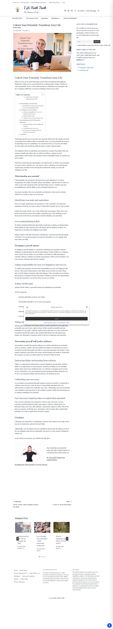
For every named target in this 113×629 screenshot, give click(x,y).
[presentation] (23, 527)
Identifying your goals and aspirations (33, 105)
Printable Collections (86, 68)
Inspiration (44, 18)
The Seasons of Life (32, 18)
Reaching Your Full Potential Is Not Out (28, 464)
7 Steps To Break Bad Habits (62, 503)
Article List (16, 2)
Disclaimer (17, 576)
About (16, 570)
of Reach (44, 464)
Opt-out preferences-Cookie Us (50, 322)
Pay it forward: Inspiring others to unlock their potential (32, 131)
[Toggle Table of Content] (42, 94)
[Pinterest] (65, 10)
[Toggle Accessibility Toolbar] (109, 625)
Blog (64, 2)
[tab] (39, 556)
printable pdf (83, 70)
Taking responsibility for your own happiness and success (32, 113)
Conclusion (23, 134)
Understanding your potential (28, 103)
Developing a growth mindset (28, 110)
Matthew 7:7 (80, 60)
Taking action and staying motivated (33, 118)
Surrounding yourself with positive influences (30, 121)
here (94, 11)
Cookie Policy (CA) (34, 573)
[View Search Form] (98, 10)
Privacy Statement (61, 322)
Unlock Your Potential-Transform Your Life (32, 98)
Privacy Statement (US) (20, 573)
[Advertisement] (42, 483)
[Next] (67, 539)
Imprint (67, 322)
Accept (56, 318)
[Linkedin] (68, 10)
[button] (87, 307)
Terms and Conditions (28, 576)
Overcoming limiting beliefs (31, 107)
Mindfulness (17, 27)
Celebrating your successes (30, 128)
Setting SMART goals (29, 116)
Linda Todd (18, 30)
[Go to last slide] (17, 539)
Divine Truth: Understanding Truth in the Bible (25, 504)
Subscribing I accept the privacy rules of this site (94, 45)
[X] (75, 10)
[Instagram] (71, 10)
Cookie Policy (24, 579)
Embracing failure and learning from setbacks (33, 125)
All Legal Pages (25, 2)
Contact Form (23, 570)
